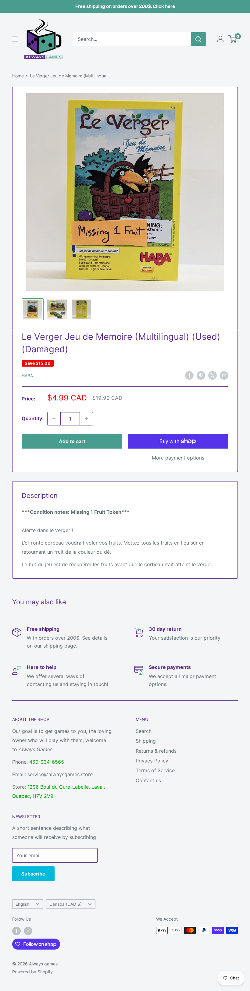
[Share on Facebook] (189, 375)
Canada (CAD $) (65, 904)
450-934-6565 (46, 762)
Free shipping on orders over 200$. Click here (125, 6)
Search (144, 731)
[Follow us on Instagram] (28, 931)
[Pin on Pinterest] (201, 375)
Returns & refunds (156, 751)
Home (18, 75)
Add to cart (72, 441)
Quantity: (33, 418)
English (22, 904)
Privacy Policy (152, 761)
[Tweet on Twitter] (212, 375)
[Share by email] (224, 375)
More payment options (178, 458)
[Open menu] (15, 39)
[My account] (220, 39)
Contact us (148, 780)
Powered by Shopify (32, 971)
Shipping (146, 741)
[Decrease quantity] (54, 418)
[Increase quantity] (86, 418)
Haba (27, 375)
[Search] (198, 39)
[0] (233, 39)
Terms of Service (155, 770)
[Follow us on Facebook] (16, 931)
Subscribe (33, 874)
